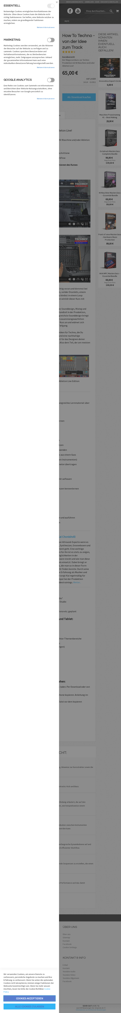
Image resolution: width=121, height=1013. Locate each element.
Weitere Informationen (46, 27)
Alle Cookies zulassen (29, 1006)
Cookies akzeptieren (29, 998)
